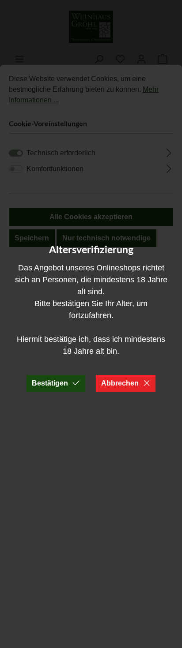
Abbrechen (120, 383)
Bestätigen (50, 383)
